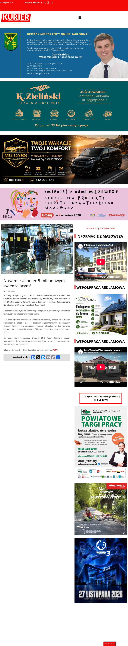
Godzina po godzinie (96, 228)
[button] (80, 17)
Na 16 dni (110, 228)
